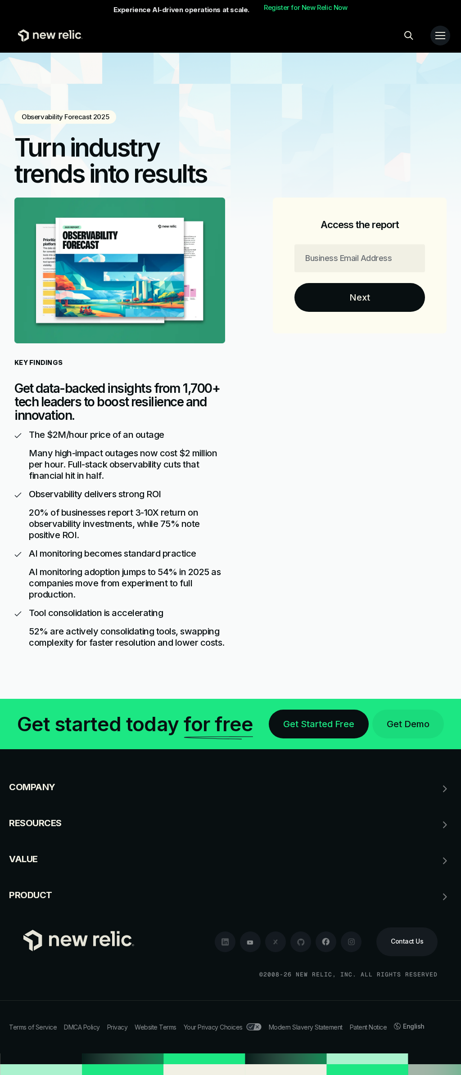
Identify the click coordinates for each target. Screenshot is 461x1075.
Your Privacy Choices (213, 1027)
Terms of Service (33, 1027)
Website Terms (155, 1027)
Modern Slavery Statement (306, 1027)
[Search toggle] (409, 35)
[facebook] (326, 942)
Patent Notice (368, 1027)
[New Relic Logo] (48, 35)
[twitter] (275, 942)
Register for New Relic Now (306, 8)
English (414, 1026)
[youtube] (250, 942)
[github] (301, 942)
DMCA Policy (82, 1027)
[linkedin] (225, 942)
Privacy (117, 1027)
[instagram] (351, 942)
